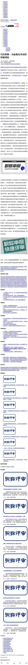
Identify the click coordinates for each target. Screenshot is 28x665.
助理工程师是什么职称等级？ (10, 312)
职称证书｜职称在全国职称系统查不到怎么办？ (14, 325)
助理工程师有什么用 (8, 638)
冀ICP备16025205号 (5, 659)
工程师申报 (8, 269)
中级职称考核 (23, 284)
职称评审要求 (6, 645)
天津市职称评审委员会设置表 (10, 332)
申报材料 (5, 7)
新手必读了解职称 (5, 276)
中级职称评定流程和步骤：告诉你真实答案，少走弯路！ (12, 489)
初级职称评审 (17, 284)
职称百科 (5, 11)
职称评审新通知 (7, 646)
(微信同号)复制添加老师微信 (10, 64)
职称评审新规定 (7, 644)
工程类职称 (11, 124)
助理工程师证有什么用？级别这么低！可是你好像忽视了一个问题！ (14, 516)
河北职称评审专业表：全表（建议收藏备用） (14, 295)
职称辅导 (5, 6)
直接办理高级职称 (22, 282)
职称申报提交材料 (22, 276)
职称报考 (19, 269)
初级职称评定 (10, 286)
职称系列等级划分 (5, 282)
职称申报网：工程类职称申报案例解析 (12, 361)
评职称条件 (3, 367)
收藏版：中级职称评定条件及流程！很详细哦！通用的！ (12, 543)
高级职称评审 (10, 285)
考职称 (22, 368)
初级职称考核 (4, 284)
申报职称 (11, 260)
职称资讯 (5, 10)
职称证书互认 (4, 286)
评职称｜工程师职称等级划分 (10, 305)
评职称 (6, 20)
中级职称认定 (4, 285)
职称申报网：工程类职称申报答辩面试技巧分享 (14, 360)
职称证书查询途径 (22, 278)
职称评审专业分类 (13, 281)
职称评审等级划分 (22, 281)
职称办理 (23, 269)
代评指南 (5, 4)
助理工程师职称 (4, 266)
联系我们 (8, 50)
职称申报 (18, 73)
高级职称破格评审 (7, 648)
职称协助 (9, 370)
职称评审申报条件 (5, 278)
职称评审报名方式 (22, 279)
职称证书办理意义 (5, 279)
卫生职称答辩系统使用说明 (9, 324)
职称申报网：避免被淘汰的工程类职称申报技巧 (14, 357)
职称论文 (5, 8)
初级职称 (5, 13)
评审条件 (5, 3)
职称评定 (3, 70)
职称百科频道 (13, 20)
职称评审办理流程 (13, 278)
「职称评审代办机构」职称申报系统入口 (13, 351)
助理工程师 (3, 269)
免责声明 (8, 49)
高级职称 (5, 16)
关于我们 (5, 46)
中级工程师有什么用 (8, 649)
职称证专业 (17, 367)
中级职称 (5, 14)
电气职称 (17, 370)
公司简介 (8, 47)
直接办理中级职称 (13, 282)
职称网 (5, 370)
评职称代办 (14, 269)
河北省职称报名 (7, 641)
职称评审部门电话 (13, 276)
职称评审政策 (6, 642)
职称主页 (5, 1)
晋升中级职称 (17, 285)
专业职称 (21, 94)
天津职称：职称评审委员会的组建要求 (12, 331)
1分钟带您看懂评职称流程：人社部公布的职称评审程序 (12, 570)
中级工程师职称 (12, 266)
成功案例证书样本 (5, 281)
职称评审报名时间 (13, 279)
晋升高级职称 (23, 285)
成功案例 (5, 17)
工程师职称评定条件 (15, 368)
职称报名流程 (7, 368)
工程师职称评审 (13, 268)
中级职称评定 (17, 286)
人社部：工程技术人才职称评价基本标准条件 (10, 625)
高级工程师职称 (19, 266)
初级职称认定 (10, 284)
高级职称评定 (23, 286)
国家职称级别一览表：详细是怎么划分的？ (13, 347)
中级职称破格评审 (7, 639)
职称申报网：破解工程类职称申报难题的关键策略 (15, 358)
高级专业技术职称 (10, 367)
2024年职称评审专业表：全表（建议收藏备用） (14, 299)
